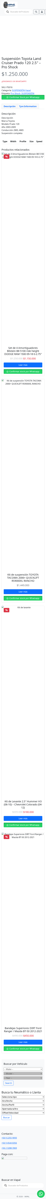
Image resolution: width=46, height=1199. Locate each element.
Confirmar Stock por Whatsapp (24, 97)
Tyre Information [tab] (28, 106)
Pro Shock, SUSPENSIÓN (22, 93)
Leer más (23, 365)
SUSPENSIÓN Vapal (21, 90)
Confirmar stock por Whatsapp (24, 371)
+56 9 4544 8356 (9, 1143)
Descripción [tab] (10, 106)
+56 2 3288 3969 (9, 1148)
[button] (23, 97)
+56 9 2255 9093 (9, 1137)
